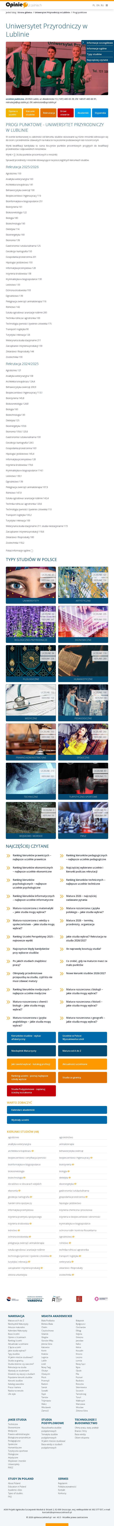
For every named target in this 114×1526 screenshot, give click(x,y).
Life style (12, 1394)
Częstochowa (47, 1330)
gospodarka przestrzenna (72, 1196)
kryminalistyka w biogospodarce (74, 1223)
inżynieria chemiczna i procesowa (75, 1210)
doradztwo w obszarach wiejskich (24, 1183)
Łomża (79, 1360)
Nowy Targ (46, 1367)
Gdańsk (44, 1334)
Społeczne (12, 1444)
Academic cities (15, 1490)
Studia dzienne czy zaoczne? (21, 1364)
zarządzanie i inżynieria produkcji (24, 1267)
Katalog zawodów (16, 1384)
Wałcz (44, 1404)
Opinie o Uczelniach (17, 1337)
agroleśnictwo (66, 1137)
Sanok (44, 1387)
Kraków (44, 1354)
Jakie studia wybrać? (17, 1350)
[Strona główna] (23, 5)
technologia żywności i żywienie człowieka (28, 1256)
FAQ (10, 1496)
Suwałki (44, 1390)
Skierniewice (81, 1387)
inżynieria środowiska (18, 1223)
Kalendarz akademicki (23, 1109)
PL (94, 5)
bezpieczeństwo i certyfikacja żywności (27, 1157)
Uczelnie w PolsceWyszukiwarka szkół (73, 1037)
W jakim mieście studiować (53, 1441)
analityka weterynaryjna (19, 1144)
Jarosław (79, 1340)
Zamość (45, 1410)
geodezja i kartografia (18, 1196)
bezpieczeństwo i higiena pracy (74, 1157)
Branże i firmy (81, 1431)
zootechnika (65, 1274)
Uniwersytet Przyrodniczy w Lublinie (52, 12)
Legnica (44, 1357)
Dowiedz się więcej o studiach (21, 1374)
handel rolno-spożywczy (20, 1203)
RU (102, 5)
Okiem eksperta (82, 1437)
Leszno (79, 1357)
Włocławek (46, 1407)
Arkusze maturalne (16, 1327)
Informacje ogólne (97, 48)
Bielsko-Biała (47, 1324)
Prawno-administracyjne (18, 1434)
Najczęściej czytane (97, 59)
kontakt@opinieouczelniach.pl (57, 1512)
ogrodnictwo (65, 1236)
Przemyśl (45, 1380)
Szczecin (80, 1390)
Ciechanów (81, 1327)
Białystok (80, 1320)
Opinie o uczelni (13, 113)
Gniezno (79, 1337)
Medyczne (12, 1431)
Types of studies (15, 1493)
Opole (78, 1370)
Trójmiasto (46, 1400)
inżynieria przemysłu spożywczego (25, 1216)
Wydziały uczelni (20, 1119)
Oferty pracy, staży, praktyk (87, 1427)
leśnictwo (12, 1230)
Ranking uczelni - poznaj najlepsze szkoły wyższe (29, 1077)
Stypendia (100, 112)
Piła (77, 1374)
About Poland (14, 1483)
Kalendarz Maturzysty (17, 1330)
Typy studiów (94, 54)
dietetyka (63, 1177)
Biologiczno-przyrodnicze (19, 1437)
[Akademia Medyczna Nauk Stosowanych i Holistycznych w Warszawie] (101, 1299)
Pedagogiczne (14, 1441)
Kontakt (61, 1490)
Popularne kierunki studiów (20, 1377)
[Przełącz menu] (83, 42)
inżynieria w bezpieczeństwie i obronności (79, 1216)
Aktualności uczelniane (75, 1064)
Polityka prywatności (67, 1486)
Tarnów (44, 1397)
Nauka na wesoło (15, 1390)
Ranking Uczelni (15, 1340)
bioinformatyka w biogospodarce (24, 1164)
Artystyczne (13, 1457)
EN (98, 5)
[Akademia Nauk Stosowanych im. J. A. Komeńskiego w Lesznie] (35, 1299)
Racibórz (80, 1380)
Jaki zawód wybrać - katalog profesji (30, 1064)
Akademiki (83, 112)
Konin (43, 1350)
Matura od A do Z (72, 1050)
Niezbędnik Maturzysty (23, 1050)
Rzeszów (80, 1384)
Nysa (78, 1367)
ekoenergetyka (66, 1183)
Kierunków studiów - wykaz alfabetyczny (26, 1037)
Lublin (44, 1360)
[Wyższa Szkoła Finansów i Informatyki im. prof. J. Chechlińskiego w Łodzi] (57, 1299)
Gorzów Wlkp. (47, 1340)
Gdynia (79, 1334)
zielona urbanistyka (17, 1274)
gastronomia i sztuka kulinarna (74, 1190)
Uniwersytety (13, 1464)
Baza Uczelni (13, 1334)
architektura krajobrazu (19, 1150)
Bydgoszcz (80, 1324)
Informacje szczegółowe (100, 42)
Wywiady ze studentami (18, 1370)
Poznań (79, 1377)
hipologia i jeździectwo (70, 1203)
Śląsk (43, 1394)
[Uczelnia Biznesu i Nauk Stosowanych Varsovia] (13, 1299)
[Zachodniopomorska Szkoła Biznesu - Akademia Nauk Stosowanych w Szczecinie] (79, 1299)
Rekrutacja (49, 112)
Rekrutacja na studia (17, 1367)
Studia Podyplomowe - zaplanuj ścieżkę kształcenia (28, 1091)
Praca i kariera (14, 1387)
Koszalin (79, 1350)
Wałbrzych (80, 1400)
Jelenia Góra (46, 1344)
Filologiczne (13, 1454)
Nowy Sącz (80, 1364)
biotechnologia (15, 1177)
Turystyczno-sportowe (18, 1451)
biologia (63, 1171)
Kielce (78, 1347)
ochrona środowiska (18, 1236)
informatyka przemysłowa (20, 1210)
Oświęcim (45, 1374)
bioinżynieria (65, 1164)
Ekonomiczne (14, 1427)
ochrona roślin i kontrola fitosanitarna (77, 1230)
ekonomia (13, 1190)
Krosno (79, 1354)
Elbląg (78, 1330)
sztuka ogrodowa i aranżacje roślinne (26, 1249)
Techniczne (13, 1424)
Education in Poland (17, 1486)
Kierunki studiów (30, 113)
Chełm (44, 1327)
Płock (43, 1377)
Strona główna (25, 12)
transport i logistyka (68, 1256)
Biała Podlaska (47, 1320)
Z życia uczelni (14, 1347)
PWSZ (10, 1467)
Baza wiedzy (80, 1434)
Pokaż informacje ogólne (18, 550)
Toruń (78, 1397)
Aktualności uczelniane (18, 1344)
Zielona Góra (82, 1410)
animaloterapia (66, 1144)
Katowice (45, 1347)
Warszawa (80, 1404)
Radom (44, 1384)
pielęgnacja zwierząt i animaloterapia (26, 1242)
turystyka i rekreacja (18, 1261)
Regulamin (62, 1483)
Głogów (44, 1337)
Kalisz (78, 1344)
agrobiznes (13, 1137)
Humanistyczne (15, 1447)
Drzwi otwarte (64, 113)
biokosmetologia (16, 1171)
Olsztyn (44, 1370)
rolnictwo (63, 1242)
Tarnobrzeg (81, 1394)
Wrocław (79, 1407)
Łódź (43, 1364)
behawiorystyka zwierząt (71, 1150)
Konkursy (62, 1493)
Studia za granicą (72, 1077)
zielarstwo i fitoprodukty (71, 1267)
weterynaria (65, 1261)
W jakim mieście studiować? (20, 1357)
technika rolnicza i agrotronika (74, 1249)
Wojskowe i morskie (17, 1461)
